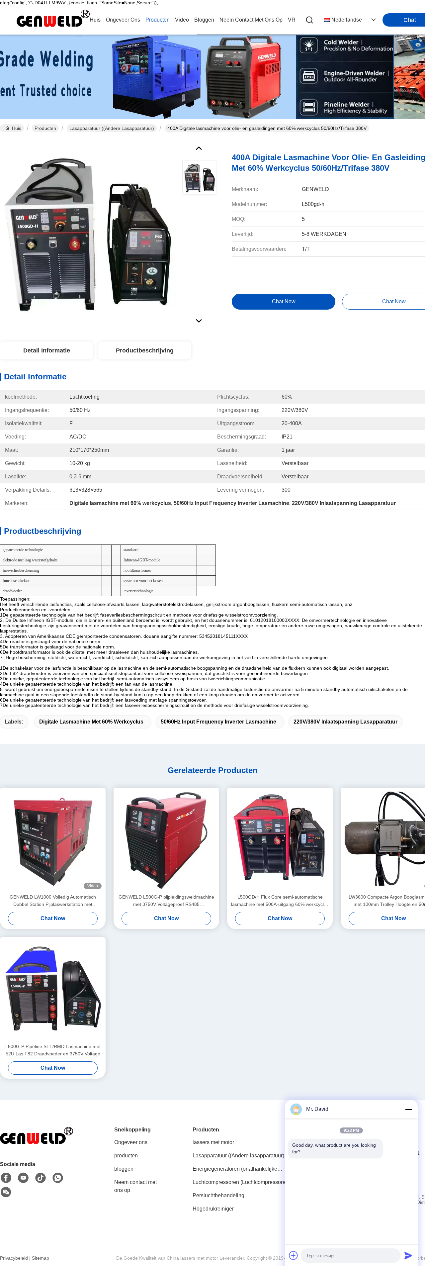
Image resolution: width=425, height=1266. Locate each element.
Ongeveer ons (130, 1142)
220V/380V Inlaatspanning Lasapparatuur (345, 722)
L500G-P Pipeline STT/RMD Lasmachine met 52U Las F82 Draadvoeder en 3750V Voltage (53, 1050)
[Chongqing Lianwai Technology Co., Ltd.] (53, 20)
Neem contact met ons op (135, 1186)
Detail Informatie (46, 350)
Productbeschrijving (145, 350)
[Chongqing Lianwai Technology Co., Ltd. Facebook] (6, 1178)
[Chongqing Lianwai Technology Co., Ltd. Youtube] (23, 1178)
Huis (95, 20)
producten (157, 20)
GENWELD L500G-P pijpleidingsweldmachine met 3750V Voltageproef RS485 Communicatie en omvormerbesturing (166, 901)
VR (292, 20)
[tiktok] (40, 1178)
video (182, 20)
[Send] (408, 1255)
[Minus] (408, 1109)
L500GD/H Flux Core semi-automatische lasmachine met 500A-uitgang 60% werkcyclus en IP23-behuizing (280, 901)
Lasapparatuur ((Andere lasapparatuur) (111, 128)
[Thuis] (36, 1144)
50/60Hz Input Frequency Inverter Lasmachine (218, 722)
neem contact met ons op (251, 20)
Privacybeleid (14, 1258)
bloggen (204, 20)
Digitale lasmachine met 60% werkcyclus (91, 722)
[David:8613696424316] (58, 1178)
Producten (45, 128)
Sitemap (40, 1258)
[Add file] (293, 1255)
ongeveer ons (123, 20)
